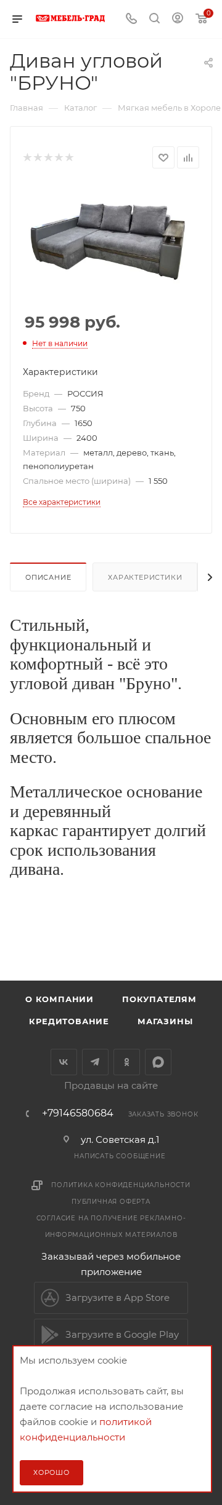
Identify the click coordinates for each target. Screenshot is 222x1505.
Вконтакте (64, 1062)
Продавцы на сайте (111, 1085)
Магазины (165, 1021)
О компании (59, 999)
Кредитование (69, 1021)
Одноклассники (126, 1062)
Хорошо (51, 1472)
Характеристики (145, 577)
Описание (48, 577)
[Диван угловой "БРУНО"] (111, 236)
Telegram (95, 1062)
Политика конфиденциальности (121, 1185)
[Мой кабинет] (177, 19)
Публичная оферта (111, 1202)
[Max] (158, 1062)
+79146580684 (77, 1113)
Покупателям (159, 999)
